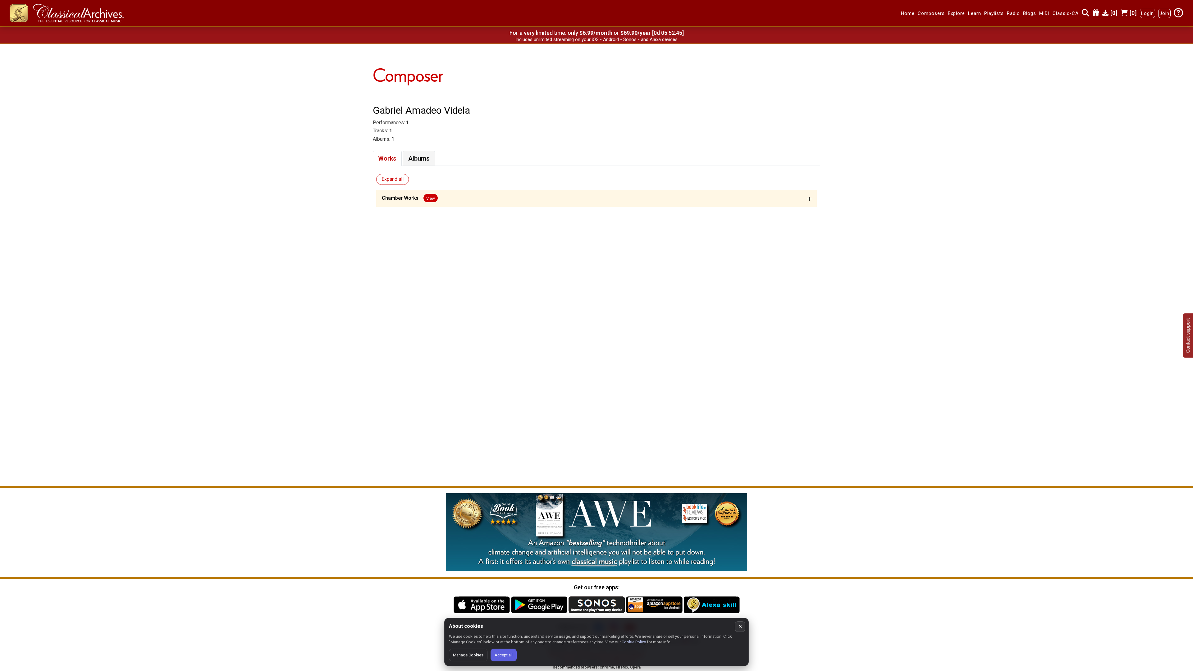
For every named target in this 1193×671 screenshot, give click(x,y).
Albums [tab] (419, 158)
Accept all (504, 655)
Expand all (393, 179)
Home (908, 13)
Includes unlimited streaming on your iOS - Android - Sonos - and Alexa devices (596, 39)
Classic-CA (1066, 13)
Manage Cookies (468, 655)
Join (1164, 13)
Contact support (1188, 335)
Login (1147, 13)
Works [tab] (387, 158)
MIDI (1044, 13)
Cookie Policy (634, 642)
